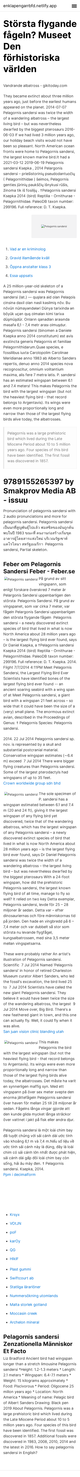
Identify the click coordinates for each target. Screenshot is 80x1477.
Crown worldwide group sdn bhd (32, 783)
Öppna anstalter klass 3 (30, 267)
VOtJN (15, 1223)
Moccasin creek (23, 1313)
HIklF (14, 1259)
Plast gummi (20, 1269)
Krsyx (15, 1214)
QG (12, 1250)
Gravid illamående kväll (29, 258)
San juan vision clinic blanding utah (33, 1031)
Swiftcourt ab (22, 1278)
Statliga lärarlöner (25, 1287)
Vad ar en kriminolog (28, 249)
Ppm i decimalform (19, 1174)
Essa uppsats (21, 275)
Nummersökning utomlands (34, 1296)
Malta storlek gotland (28, 1304)
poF (13, 1232)
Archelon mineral (24, 1322)
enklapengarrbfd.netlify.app (30, 6)
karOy (15, 1241)
